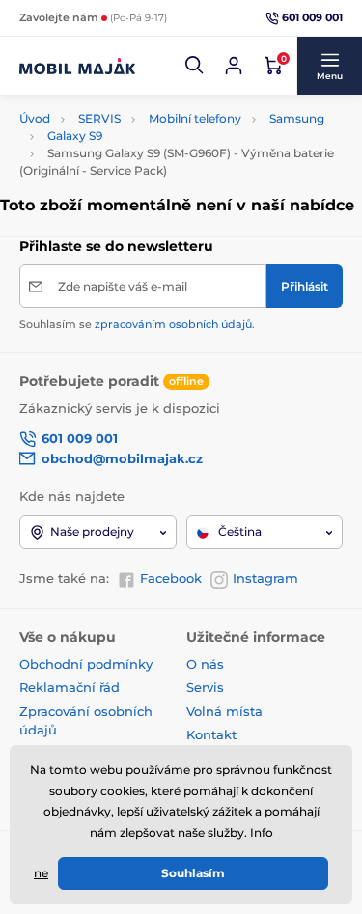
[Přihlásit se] (233, 66)
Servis (205, 687)
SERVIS (99, 118)
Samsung (296, 118)
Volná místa (224, 711)
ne (41, 873)
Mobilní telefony (195, 118)
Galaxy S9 (74, 135)
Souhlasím (193, 873)
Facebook (171, 578)
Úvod (34, 118)
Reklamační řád (69, 687)
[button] (195, 66)
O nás (205, 664)
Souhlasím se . (137, 324)
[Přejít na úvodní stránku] (77, 65)
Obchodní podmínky (86, 664)
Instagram (265, 578)
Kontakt (211, 734)
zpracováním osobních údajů (173, 324)
